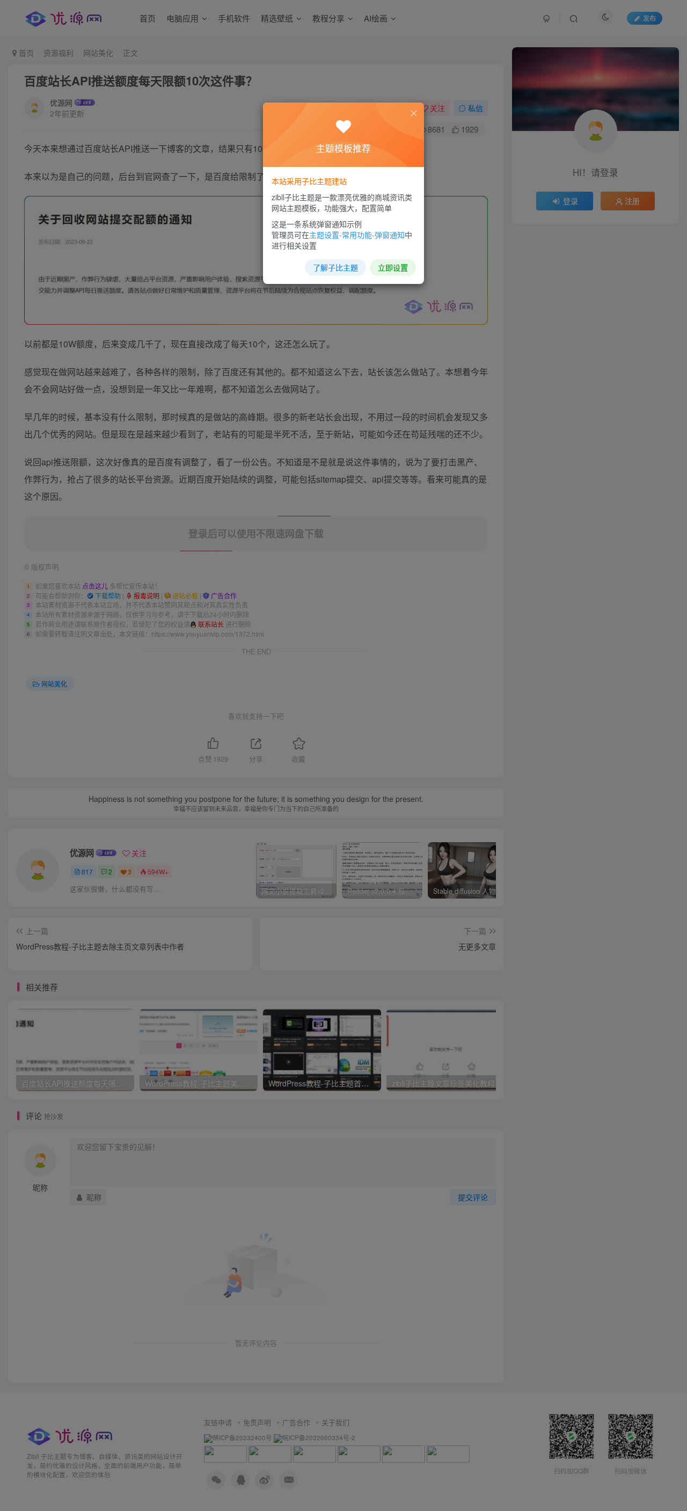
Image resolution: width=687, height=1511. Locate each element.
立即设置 (393, 267)
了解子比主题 (335, 267)
